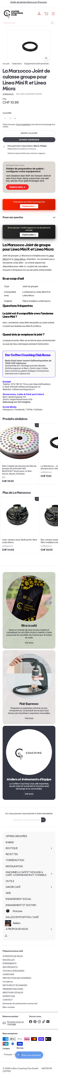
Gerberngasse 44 (17, 397)
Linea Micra (20, 259)
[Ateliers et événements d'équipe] (29, 752)
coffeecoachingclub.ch (23, 389)
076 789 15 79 (18, 384)
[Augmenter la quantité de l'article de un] (15, 118)
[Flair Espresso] (29, 676)
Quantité (7, 113)
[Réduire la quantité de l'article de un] (5, 118)
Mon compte (9, 1007)
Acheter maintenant (29, 139)
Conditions (8, 981)
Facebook (20, 409)
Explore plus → (17, 187)
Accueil (6, 64)
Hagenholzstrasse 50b (21, 399)
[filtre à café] (29, 598)
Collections (17, 64)
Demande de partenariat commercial (20, 1003)
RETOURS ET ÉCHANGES (15, 985)
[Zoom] (46, 58)
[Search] (52, 23)
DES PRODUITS (10, 967)
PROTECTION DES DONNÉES (17, 978)
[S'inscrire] (43, 819)
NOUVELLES (9, 960)
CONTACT (8, 1000)
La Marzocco (22, 492)
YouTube (38, 409)
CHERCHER (8, 974)
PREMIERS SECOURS (13, 989)
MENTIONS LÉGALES (13, 992)
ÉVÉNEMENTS (9, 963)
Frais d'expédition (23, 124)
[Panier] (46, 13)
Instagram (8, 409)
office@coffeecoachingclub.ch (25, 386)
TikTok (29, 409)
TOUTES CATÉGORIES (13, 971)
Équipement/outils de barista (36, 64)
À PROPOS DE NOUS (13, 956)
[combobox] (29, 23)
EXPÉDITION (9, 996)
